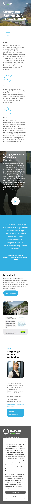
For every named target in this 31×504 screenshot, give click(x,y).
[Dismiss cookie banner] (25, 441)
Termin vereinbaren (13, 412)
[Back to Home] (7, 3)
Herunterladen (10, 293)
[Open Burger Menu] (27, 3)
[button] (15, 201)
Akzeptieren (15, 492)
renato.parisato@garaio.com (15, 404)
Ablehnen (15, 497)
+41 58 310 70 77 (12, 406)
